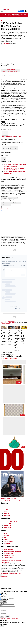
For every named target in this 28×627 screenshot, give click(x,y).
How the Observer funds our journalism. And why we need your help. (14, 15)
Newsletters (7, 515)
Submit (7, 616)
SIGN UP (5, 134)
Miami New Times (8, 553)
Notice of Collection (6, 136)
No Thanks (3, 603)
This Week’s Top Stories (7, 598)
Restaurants (4, 21)
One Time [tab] (4, 198)
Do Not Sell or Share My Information (11, 573)
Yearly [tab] (15, 198)
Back (2, 616)
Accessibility (16, 560)
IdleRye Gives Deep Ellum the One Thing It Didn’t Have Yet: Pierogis (15, 165)
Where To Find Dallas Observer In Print (11, 501)
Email (3, 130)
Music (5, 511)
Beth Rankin (6, 43)
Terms (14, 136)
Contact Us (6, 535)
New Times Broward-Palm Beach (12, 551)
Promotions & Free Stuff (10, 522)
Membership (7, 543)
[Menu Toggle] (2, 11)
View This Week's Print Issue (9, 498)
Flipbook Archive (8, 541)
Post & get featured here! (10, 358)
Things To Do (7, 513)
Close (2, 626)
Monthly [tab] (10, 198)
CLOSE (3, 159)
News (5, 506)
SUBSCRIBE (6, 148)
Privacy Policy (7, 527)
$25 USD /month (16, 203)
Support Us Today (6, 209)
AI (20, 560)
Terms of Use (7, 525)
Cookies (11, 560)
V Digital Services (8, 557)
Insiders (3, 596)
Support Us (20, 10)
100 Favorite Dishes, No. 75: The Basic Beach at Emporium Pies (14, 168)
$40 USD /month (6, 205)
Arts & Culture (7, 510)
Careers (6, 539)
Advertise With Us (8, 524)
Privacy (19, 136)
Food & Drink (7, 508)
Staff (5, 537)
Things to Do (4, 595)
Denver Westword (8, 549)
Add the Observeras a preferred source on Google (10, 70)
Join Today (3, 601)
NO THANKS (13, 148)
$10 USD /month (6, 203)
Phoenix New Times (9, 555)
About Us (6, 534)
